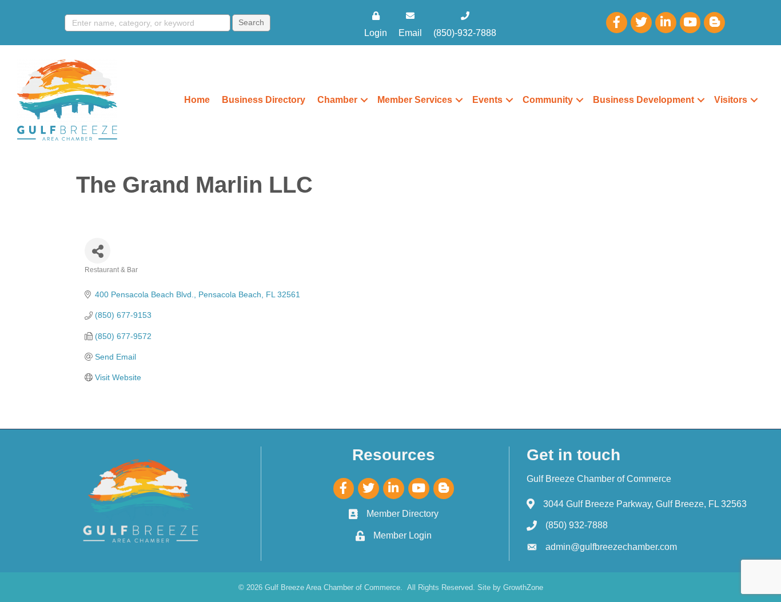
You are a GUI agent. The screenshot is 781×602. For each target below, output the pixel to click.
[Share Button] (97, 251)
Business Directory (263, 100)
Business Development (643, 100)
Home (197, 100)
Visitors (730, 100)
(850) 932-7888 (576, 525)
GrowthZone (523, 587)
